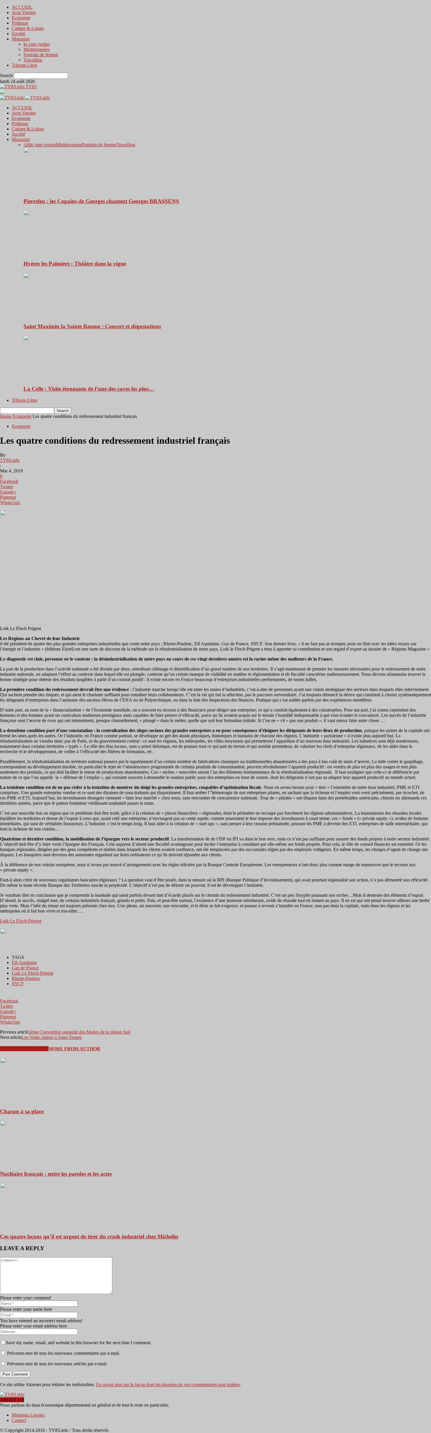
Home (5, 416)
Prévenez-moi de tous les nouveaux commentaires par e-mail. (63, 1353)
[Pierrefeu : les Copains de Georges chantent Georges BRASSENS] (55, 189)
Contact (19, 1420)
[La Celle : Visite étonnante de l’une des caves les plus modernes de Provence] (55, 377)
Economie (21, 17)
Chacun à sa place (22, 1111)
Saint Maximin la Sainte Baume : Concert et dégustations (92, 326)
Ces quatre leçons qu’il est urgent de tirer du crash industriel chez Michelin (89, 1236)
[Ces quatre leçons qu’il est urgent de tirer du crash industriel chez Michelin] (32, 1225)
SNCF (18, 983)
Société (18, 33)
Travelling (32, 59)
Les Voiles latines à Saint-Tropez (51, 1037)
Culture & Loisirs (28, 28)
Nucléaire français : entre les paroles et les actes (56, 1174)
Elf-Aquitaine (24, 962)
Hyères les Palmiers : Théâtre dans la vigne (74, 264)
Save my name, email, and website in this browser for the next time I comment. (79, 1342)
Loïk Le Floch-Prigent (20, 920)
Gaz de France (25, 967)
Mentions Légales (28, 1414)
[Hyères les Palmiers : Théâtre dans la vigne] (55, 252)
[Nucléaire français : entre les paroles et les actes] (32, 1162)
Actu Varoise (24, 12)
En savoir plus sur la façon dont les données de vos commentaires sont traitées (168, 1384)
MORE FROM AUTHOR (74, 1048)
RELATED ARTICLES (24, 1048)
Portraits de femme (40, 54)
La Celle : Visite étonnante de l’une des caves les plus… (88, 389)
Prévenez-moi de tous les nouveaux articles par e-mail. (57, 1363)
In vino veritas (36, 44)
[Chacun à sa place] (32, 1099)
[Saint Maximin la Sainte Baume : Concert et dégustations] (55, 314)
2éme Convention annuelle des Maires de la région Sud (79, 1031)
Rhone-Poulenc (26, 978)
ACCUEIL (22, 7)
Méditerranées (36, 49)
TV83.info (10, 460)
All (26, 144)
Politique (20, 23)
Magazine (21, 38)
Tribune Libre (24, 65)
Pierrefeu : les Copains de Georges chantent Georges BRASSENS (101, 201)
